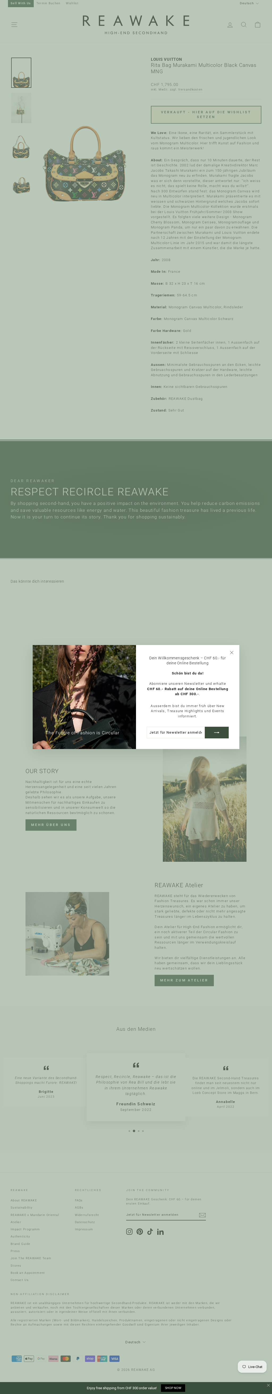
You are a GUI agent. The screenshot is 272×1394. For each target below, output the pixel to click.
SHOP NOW (173, 1388)
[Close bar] (268, 1385)
